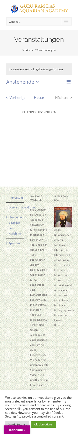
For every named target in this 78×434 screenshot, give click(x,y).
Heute (39, 97)
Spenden (14, 243)
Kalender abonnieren (39, 112)
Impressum (15, 197)
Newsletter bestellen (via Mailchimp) (15, 225)
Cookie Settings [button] (17, 424)
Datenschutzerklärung (15, 207)
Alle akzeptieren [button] (43, 424)
